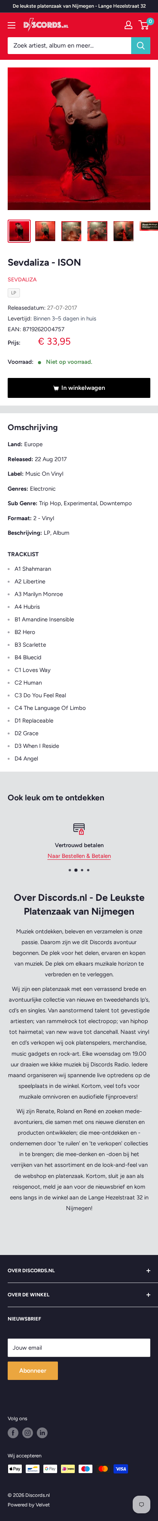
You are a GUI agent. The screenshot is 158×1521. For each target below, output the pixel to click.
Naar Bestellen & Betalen (79, 855)
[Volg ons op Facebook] (13, 1432)
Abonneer (32, 1370)
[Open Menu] (11, 25)
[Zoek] (140, 45)
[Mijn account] (128, 25)
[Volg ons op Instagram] (27, 1432)
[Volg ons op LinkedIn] (42, 1432)
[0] (144, 25)
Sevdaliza (22, 279)
